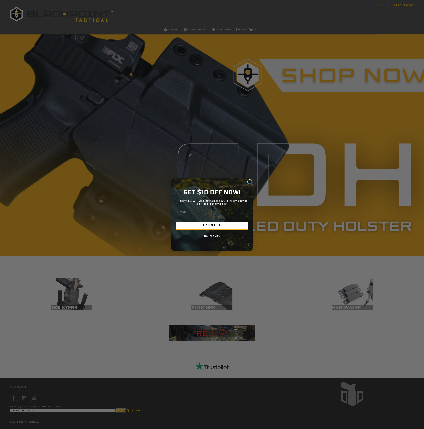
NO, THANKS (212, 236)
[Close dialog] (250, 182)
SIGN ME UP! (212, 225)
